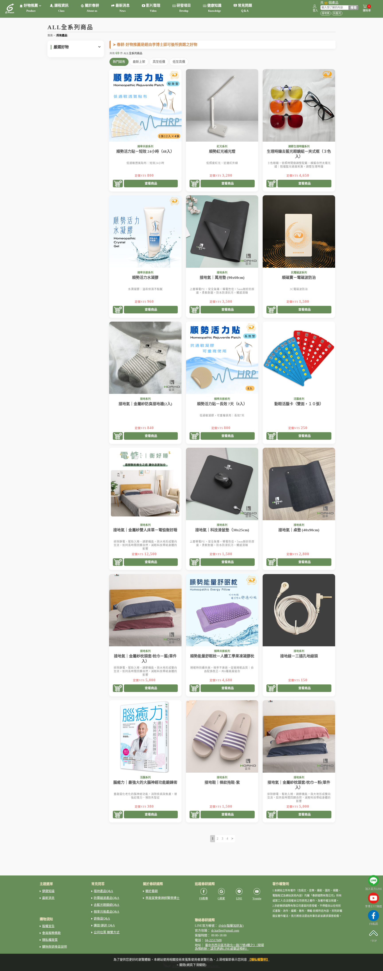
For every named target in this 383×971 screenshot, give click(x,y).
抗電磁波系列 (299, 272)
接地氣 (326, 13)
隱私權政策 (50, 940)
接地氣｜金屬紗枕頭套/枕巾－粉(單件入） (299, 785)
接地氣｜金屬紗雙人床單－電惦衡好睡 (145, 530)
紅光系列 (222, 146)
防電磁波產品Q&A (106, 898)
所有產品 (62, 35)
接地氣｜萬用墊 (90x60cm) (222, 277)
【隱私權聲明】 (259, 959)
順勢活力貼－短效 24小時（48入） (145, 151)
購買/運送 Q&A (104, 925)
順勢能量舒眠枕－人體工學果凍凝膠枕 (222, 656)
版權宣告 (48, 926)
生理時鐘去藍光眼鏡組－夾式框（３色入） (299, 154)
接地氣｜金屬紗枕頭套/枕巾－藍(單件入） (145, 658)
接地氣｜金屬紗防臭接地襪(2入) (145, 404)
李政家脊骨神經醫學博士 (162, 898)
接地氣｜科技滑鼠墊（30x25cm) (222, 530)
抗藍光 (337, 13)
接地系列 (222, 272)
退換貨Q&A (102, 918)
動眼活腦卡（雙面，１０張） (298, 404)
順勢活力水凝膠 (145, 277)
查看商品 (151, 183)
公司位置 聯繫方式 (106, 932)
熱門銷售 (119, 61)
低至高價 (179, 61)
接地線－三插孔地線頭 (299, 656)
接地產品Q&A (103, 891)
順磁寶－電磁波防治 (299, 277)
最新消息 (48, 898)
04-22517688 (213, 940)
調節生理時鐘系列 (299, 146)
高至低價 (159, 61)
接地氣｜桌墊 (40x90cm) (298, 530)
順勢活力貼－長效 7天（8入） (222, 404)
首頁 (50, 35)
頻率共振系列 (145, 146)
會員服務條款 (51, 933)
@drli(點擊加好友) (231, 925)
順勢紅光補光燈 (222, 151)
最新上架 (139, 61)
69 (326, 2)
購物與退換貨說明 (54, 946)
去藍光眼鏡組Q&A (106, 905)
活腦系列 (299, 399)
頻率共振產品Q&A (106, 911)
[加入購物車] (118, 184)
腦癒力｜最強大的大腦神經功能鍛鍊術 (145, 782)
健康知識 (48, 891)
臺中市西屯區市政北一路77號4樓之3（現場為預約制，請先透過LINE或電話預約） (229, 947)
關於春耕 (151, 891)
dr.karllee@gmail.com (225, 930)
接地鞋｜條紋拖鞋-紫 (222, 782)
